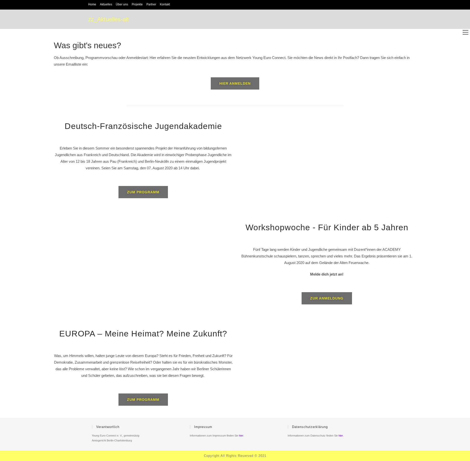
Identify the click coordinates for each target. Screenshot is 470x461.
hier (241, 435)
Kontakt (165, 4)
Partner (151, 4)
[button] (235, 83)
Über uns (122, 4)
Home (92, 4)
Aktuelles (106, 4)
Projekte (137, 4)
